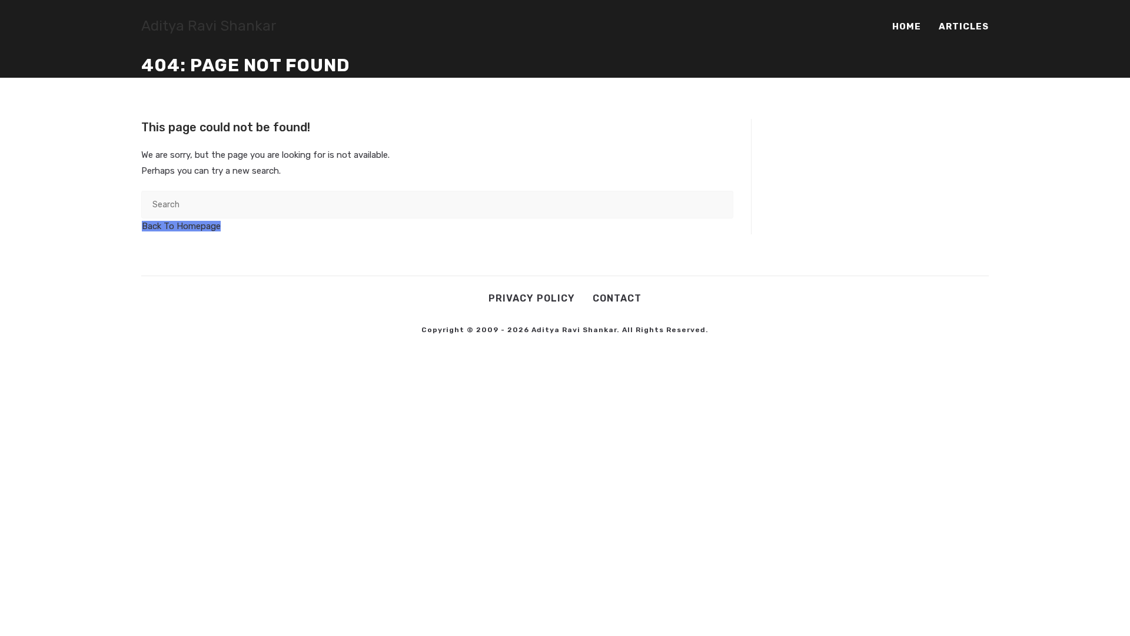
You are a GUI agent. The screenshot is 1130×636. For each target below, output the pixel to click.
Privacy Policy (531, 298)
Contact (617, 298)
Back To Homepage (181, 226)
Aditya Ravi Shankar (209, 26)
